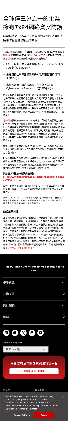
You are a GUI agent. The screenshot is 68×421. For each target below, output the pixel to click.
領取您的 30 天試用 (33, 371)
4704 (41, 55)
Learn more (31, 408)
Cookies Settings (22, 415)
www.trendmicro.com (21, 247)
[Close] (62, 396)
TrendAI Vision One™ (17, 266)
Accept (44, 415)
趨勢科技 (7, 55)
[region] (34, 406)
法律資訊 (39, 389)
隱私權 (6, 389)
